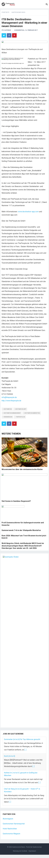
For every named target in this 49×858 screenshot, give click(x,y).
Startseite (5, 12)
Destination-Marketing (32, 413)
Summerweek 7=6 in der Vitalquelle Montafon (21, 530)
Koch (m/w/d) (9, 756)
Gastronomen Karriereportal (14, 824)
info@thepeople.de (9, 397)
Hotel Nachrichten (10, 829)
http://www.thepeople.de (11, 401)
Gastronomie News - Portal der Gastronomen (27, 847)
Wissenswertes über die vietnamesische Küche (22, 469)
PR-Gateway (6, 30)
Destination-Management (12, 413)
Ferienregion (8, 417)
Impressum (32, 851)
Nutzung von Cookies (20, 851)
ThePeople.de (20, 417)
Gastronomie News (18, 12)
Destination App (20, 409)
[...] (25, 750)
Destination (8, 409)
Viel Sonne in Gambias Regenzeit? (16, 501)
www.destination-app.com (28, 212)
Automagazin (8, 819)
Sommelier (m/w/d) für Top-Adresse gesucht (22, 739)
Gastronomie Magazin (11, 834)
